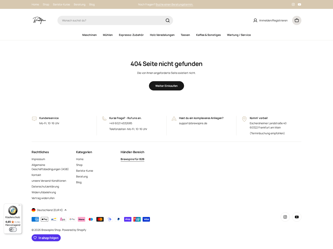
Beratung (79, 4)
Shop (46, 4)
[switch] (13, 229)
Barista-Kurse (61, 4)
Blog (92, 4)
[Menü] (19, 206)
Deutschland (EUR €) (50, 210)
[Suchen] (167, 20)
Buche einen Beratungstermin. (174, 4)
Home (35, 4)
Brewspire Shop (51, 230)
